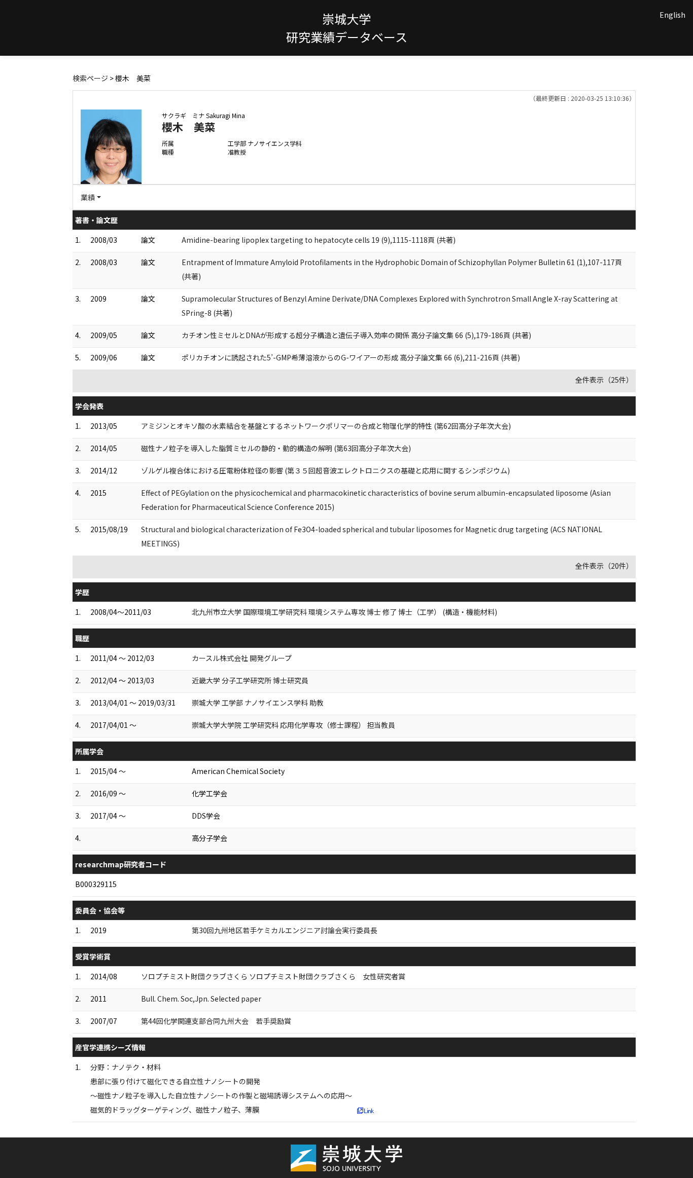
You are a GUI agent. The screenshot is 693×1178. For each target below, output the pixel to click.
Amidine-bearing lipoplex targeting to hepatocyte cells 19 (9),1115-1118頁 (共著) (319, 240)
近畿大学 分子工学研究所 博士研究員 (250, 680)
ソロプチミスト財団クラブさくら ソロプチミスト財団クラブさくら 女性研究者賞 (273, 976)
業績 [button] (88, 197)
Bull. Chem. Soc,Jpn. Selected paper (201, 998)
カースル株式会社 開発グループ (242, 658)
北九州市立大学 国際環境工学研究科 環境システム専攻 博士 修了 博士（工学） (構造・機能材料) (344, 612)
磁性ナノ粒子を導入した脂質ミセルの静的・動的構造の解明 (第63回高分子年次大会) (276, 448)
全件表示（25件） (604, 380)
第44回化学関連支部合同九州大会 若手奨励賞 (216, 1021)
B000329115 (96, 884)
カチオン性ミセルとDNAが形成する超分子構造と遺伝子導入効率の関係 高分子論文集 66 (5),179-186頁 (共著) (356, 335)
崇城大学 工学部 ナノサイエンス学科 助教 (258, 702)
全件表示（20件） (604, 566)
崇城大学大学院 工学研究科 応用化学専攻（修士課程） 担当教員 (293, 725)
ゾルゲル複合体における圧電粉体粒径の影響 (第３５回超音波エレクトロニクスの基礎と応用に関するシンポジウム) (325, 470)
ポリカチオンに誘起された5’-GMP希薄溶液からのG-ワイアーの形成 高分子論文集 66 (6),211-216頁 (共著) (351, 357)
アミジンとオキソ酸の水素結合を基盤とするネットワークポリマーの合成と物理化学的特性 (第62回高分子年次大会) (326, 426)
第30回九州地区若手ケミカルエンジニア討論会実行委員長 (284, 930)
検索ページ (90, 78)
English (672, 15)
